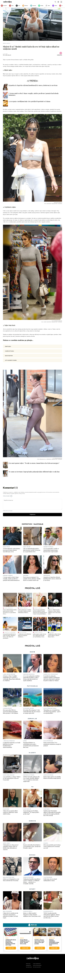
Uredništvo (28, 965)
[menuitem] (58, 2)
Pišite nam (28, 963)
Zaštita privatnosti (37, 965)
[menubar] (58, 2)
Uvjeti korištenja (37, 963)
